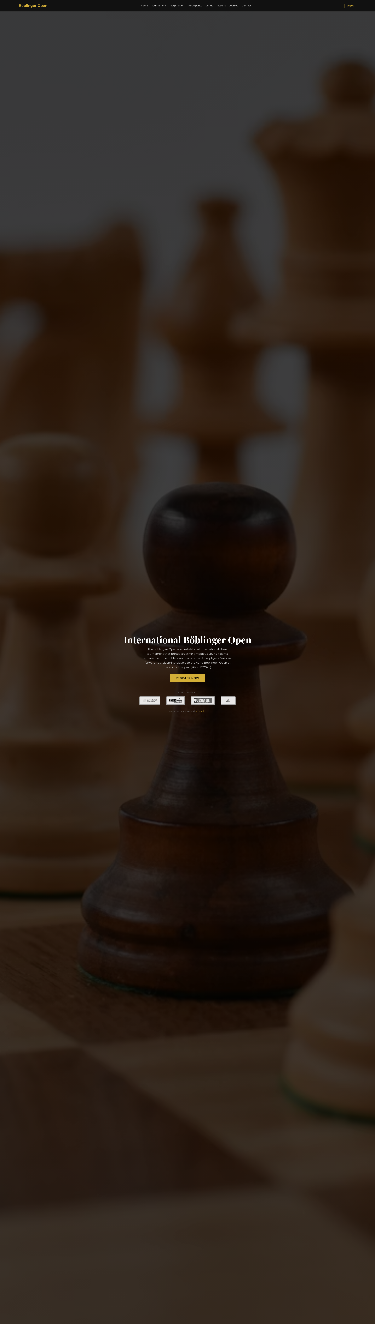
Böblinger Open (33, 6)
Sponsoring (200, 711)
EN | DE (350, 6)
